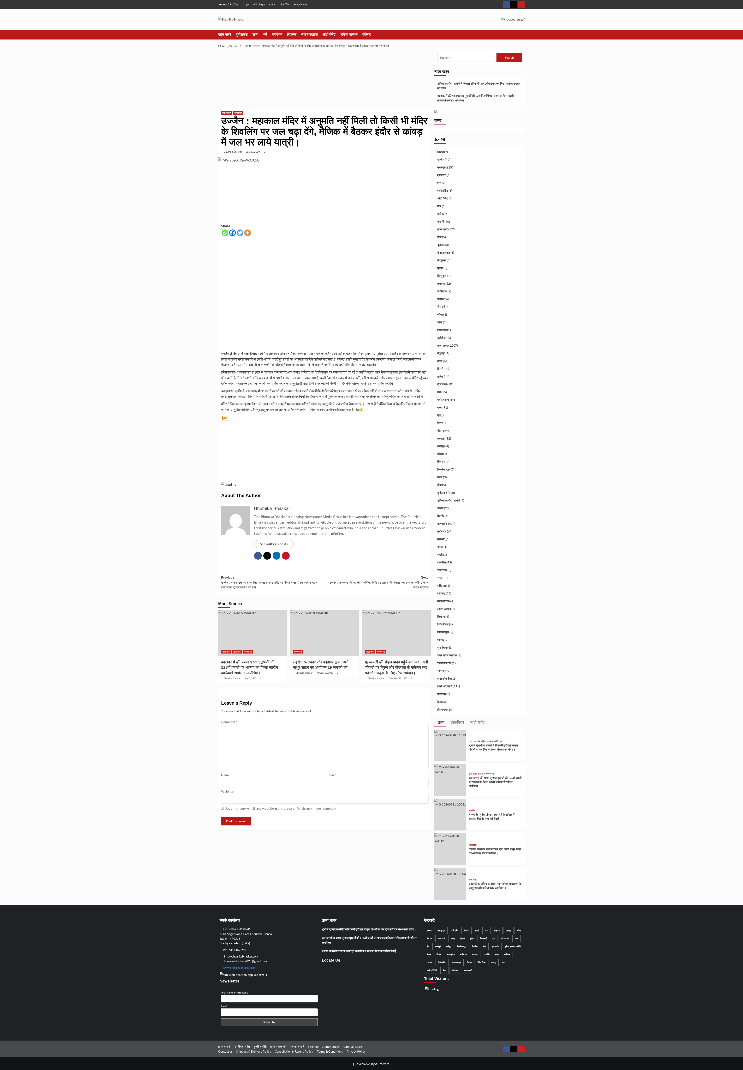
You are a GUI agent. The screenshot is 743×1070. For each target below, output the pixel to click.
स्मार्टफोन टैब (444, 678)
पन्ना (439, 407)
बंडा (439, 430)
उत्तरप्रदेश (443, 167)
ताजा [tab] (440, 722)
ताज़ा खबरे (237, 652)
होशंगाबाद (442, 709)
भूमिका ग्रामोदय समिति (448, 500)
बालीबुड (441, 446)
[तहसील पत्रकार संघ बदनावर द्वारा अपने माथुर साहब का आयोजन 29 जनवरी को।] (324, 633)
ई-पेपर (272, 4)
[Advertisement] (324, 79)
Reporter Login (353, 1046)
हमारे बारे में (224, 1046)
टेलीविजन (442, 337)
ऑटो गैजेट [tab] (476, 722)
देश (439, 392)
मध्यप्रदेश (238, 113)
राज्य (255, 34)
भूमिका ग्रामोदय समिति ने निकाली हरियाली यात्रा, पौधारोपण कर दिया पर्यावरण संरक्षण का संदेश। (478, 86)
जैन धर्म (441, 306)
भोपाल (440, 508)
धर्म (265, 34)
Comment (229, 722)
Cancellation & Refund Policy (294, 1051)
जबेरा (440, 299)
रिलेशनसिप (443, 601)
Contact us (225, 1051)
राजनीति (441, 562)
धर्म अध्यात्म (226, 113)
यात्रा (440, 547)
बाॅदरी (440, 454)
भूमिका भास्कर (349, 34)
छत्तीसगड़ (442, 291)
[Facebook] (232, 232)
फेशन (440, 423)
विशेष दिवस (443, 624)
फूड (439, 415)
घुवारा (440, 268)
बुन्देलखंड (242, 34)
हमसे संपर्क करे (278, 1046)
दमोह (439, 361)
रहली (440, 554)
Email (331, 775)
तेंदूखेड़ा (441, 353)
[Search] (522, 34)
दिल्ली (440, 368)
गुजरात (440, 244)
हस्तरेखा (441, 694)
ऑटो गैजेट (329, 34)
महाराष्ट (441, 539)
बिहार (440, 477)
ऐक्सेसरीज (442, 190)
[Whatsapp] (225, 232)
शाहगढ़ (440, 639)
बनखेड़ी (441, 438)
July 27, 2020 (253, 151)
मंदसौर (440, 516)
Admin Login (330, 1046)
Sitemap (313, 1046)
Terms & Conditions (330, 1051)
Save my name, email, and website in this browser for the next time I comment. (281, 808)
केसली (440, 221)
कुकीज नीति (260, 1046)
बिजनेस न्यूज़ (443, 469)
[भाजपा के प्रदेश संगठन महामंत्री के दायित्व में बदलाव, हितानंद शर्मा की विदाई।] (450, 802)
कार (439, 206)
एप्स (439, 183)
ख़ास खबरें (224, 34)
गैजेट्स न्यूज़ (443, 252)
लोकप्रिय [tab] (456, 722)
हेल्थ (439, 701)
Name (226, 775)
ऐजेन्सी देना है (297, 1046)
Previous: (269, 582)
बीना (439, 485)
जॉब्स (440, 314)
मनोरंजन (277, 34)
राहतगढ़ (441, 593)
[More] (247, 232)
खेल (439, 237)
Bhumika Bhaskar (233, 151)
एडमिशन (441, 175)
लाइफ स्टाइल (309, 34)
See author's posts (274, 544)
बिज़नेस (291, 34)
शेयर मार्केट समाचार (447, 655)
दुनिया (440, 376)
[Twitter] (240, 232)
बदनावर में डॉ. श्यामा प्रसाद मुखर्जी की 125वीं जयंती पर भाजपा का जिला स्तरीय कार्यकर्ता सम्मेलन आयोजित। (476, 98)
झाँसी (439, 322)
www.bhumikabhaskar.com (239, 967)
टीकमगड (442, 330)
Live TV (284, 4)
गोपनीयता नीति (242, 1046)
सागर (440, 670)
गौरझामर (441, 260)
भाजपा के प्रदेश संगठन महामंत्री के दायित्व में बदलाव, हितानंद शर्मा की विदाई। (360, 951)
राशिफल (441, 585)
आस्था (440, 152)
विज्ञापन (441, 616)
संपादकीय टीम (300, 4)
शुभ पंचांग (442, 647)
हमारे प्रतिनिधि (444, 686)
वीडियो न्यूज (259, 4)
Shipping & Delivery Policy (253, 1051)
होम (247, 4)
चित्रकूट (441, 275)
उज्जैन (440, 159)
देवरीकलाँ (442, 384)
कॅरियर (366, 34)
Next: (379, 582)
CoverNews (363, 1064)
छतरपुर (441, 283)
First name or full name (234, 992)
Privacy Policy (356, 1051)
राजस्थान (442, 570)
